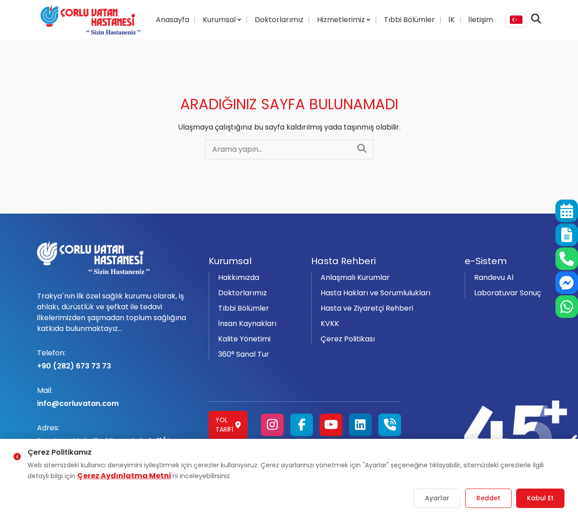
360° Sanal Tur (243, 354)
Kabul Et (540, 498)
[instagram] (272, 425)
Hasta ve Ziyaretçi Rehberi (367, 308)
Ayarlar (437, 498)
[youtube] (331, 425)
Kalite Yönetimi (244, 339)
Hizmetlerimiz (342, 19)
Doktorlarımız (279, 19)
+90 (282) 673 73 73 (74, 359)
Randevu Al (493, 277)
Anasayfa (172, 19)
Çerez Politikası (348, 339)
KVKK (330, 323)
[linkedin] (360, 425)
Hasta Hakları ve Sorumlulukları (375, 293)
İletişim (480, 19)
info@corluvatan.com (78, 397)
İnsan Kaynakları (247, 323)
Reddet (488, 498)
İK (451, 19)
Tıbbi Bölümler (409, 19)
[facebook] (301, 425)
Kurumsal (220, 19)
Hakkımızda (238, 277)
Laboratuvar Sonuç (507, 293)
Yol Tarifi (224, 424)
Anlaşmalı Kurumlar (355, 277)
